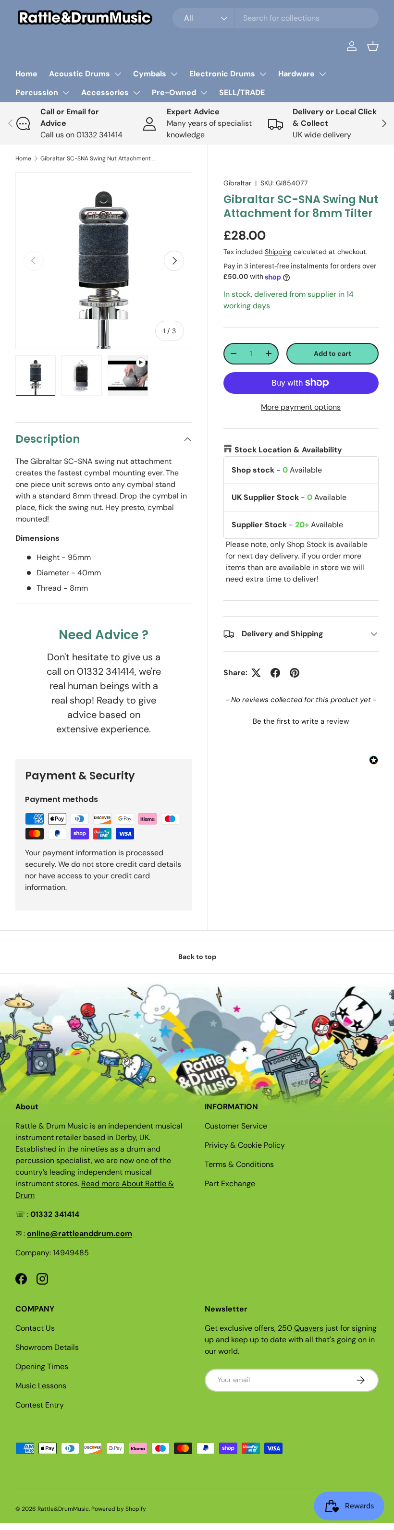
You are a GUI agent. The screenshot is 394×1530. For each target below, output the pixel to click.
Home (26, 74)
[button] (372, 46)
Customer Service (236, 1126)
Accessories (105, 92)
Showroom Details (47, 1347)
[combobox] (275, 18)
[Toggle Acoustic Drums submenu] (117, 74)
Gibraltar (237, 183)
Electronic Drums (222, 74)
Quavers (308, 1328)
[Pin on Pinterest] (294, 672)
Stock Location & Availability (288, 450)
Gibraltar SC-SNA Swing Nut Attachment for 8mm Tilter (98, 158)
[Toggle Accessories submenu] (136, 92)
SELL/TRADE (242, 92)
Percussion (36, 92)
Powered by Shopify (118, 1509)
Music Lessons (40, 1386)
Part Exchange (230, 1183)
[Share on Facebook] (275, 672)
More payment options (301, 407)
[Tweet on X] (256, 672)
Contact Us (35, 1328)
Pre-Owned (174, 92)
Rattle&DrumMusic (63, 1509)
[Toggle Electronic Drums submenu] (263, 74)
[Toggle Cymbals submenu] (174, 74)
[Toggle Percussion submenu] (66, 92)
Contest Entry (39, 1405)
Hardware (296, 74)
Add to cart (332, 353)
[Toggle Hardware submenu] (322, 74)
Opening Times (41, 1366)
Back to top (197, 956)
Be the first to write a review (301, 721)
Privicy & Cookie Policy (245, 1145)
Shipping (278, 251)
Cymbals (149, 74)
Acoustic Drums (79, 74)
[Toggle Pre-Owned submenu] (203, 92)
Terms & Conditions (239, 1164)
